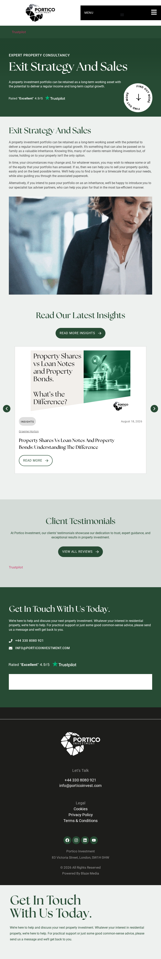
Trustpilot (19, 32)
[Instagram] (76, 840)
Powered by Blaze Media (80, 873)
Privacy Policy (81, 814)
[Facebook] (67, 840)
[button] (6, 408)
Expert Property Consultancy (39, 55)
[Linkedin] (85, 840)
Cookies (81, 809)
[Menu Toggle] (122, 15)
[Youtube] (94, 840)
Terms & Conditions (80, 820)
